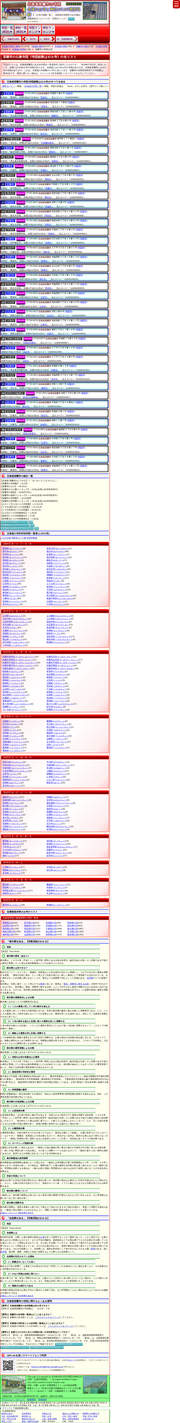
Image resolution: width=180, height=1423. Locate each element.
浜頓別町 (16, 800)
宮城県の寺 (51, 923)
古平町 (57, 820)
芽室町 (12, 853)
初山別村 (15, 695)
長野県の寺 (51, 934)
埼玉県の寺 (29, 929)
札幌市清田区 (18, 660)
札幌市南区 (61, 668)
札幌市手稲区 (62, 662)
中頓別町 (16, 768)
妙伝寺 (10, 411)
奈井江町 (13, 762)
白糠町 (13, 698)
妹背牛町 (58, 853)
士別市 (54, 680)
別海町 (13, 823)
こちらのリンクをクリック (47, 1317)
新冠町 (14, 777)
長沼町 (57, 768)
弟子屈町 (58, 736)
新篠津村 (14, 701)
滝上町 (58, 724)
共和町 (57, 630)
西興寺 (10, 257)
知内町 (57, 698)
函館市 (11, 797)
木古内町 (14, 625)
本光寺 (10, 375)
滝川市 (11, 724)
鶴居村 (55, 733)
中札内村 (15, 765)
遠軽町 (13, 587)
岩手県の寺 (29, 923)
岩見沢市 (57, 569)
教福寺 (9, 120)
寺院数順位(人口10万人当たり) (14, 525)
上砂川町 (16, 619)
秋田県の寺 (72, 923)
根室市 (54, 782)
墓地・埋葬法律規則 (70, 1419)
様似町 (12, 671)
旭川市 (56, 551)
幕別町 (13, 841)
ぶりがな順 (5, 538)
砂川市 (55, 707)
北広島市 (58, 625)
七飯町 (56, 771)
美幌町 (56, 812)
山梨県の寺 (29, 934)
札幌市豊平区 (19, 665)
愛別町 (13, 548)
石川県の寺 (72, 931)
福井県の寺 (8, 934)
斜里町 (56, 692)
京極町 (14, 630)
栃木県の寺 (72, 926)
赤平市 (11, 551)
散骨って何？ (7, 1421)
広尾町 (56, 815)
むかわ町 (13, 850)
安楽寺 (9, 93)
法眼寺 (10, 357)
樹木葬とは (26, 1416)
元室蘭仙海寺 (12, 139)
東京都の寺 (72, 929)
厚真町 (12, 560)
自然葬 (90, 978)
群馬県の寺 (8, 929)
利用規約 (42, 1400)
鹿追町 (13, 677)
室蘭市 (55, 850)
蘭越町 (57, 884)
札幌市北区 (60, 657)
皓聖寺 (10, 466)
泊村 (54, 745)
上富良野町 (16, 622)
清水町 (56, 686)
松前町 (57, 844)
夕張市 (55, 867)
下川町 (57, 689)
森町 (9, 856)
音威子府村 (60, 598)
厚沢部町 (58, 557)
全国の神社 (38, 46)
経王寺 (9, 130)
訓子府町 (15, 642)
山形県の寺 (8, 926)
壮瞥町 (57, 709)
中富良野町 (16, 771)
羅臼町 (12, 884)
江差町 (12, 581)
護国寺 (9, 148)
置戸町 (56, 592)
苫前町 (13, 745)
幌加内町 (59, 826)
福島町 (57, 818)
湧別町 (13, 870)
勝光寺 (10, 193)
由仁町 (55, 870)
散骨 (42, 984)
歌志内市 (13, 572)
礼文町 (56, 893)
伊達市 (9, 727)
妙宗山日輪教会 (15, 393)
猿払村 (12, 674)
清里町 (13, 633)
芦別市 (11, 554)
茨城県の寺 (51, 926)
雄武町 (12, 589)
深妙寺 (10, 248)
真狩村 (12, 844)
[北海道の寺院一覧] (33, 86)
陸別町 (13, 887)
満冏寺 (10, 384)
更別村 (56, 671)
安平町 (12, 563)
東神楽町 (60, 803)
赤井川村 (58, 548)
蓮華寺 (10, 457)
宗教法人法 (46, 1414)
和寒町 (57, 905)
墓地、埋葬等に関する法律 (76, 984)
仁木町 (55, 777)
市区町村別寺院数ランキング (14, 522)
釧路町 (12, 636)
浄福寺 (10, 229)
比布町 (12, 809)
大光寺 (10, 302)
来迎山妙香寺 (14, 429)
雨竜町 (13, 578)
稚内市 (12, 905)
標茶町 (13, 680)
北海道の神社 (61, 46)
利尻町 (56, 887)
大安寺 (10, 293)
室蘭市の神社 (82, 46)
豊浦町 (13, 747)
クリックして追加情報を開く (16, 1408)
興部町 (13, 595)
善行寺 (10, 275)
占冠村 (13, 689)
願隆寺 (9, 111)
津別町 (12, 733)
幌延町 (13, 829)
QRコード (71, 1360)
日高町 (56, 806)
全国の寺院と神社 (11, 46)
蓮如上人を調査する (70, 1414)
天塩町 (12, 736)
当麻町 (56, 739)
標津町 (12, 683)
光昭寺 (9, 157)
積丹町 (14, 692)
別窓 (31, 522)
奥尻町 (13, 592)
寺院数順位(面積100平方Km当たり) (17, 528)
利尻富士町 (16, 890)
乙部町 (56, 601)
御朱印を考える (28, 1419)
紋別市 (55, 856)
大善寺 (10, 320)
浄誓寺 (10, 220)
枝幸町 (56, 578)
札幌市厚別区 (19, 657)
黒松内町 (60, 639)
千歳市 (10, 730)
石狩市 (11, 566)
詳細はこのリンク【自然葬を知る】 (17, 1296)
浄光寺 (10, 211)
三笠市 (10, 847)
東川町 (14, 806)
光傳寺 (9, 166)
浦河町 (13, 575)
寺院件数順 (32, 538)
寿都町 (12, 707)
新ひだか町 (60, 704)
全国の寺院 (102, 46)
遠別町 (57, 587)
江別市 (10, 584)
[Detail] (19, 93)
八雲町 (12, 867)
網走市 (55, 560)
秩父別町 (59, 727)
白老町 (57, 695)
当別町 (13, 739)
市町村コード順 (18, 538)
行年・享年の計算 (8, 1419)
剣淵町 (57, 642)
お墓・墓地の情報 (49, 1419)
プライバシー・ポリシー (13, 1400)
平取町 (13, 815)
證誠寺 (10, 202)
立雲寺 (10, 438)
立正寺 (10, 447)
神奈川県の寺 (9, 931)
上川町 (13, 616)
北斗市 (54, 823)
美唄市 (54, 809)
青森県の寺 (8, 923)
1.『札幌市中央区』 (12, 39)
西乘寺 (10, 266)
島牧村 (12, 686)
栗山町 (13, 639)
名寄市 (10, 774)
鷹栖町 (56, 721)
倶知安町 (59, 636)
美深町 (12, 812)
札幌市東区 (17, 668)
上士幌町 (59, 616)
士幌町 (56, 683)
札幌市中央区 (20, 662)
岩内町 (13, 569)
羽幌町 (56, 797)
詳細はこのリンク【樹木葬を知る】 (17, 1213)
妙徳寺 (10, 420)
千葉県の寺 (51, 929)
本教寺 (10, 366)
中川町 (57, 762)
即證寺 (10, 284)
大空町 (57, 589)
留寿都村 (56, 890)
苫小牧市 (57, 742)
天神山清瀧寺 (14, 338)
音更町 (13, 601)
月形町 (57, 730)
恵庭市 (54, 581)
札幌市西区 (60, 665)
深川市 (11, 818)
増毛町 (56, 841)
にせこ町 (57, 780)
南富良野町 (61, 847)
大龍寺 (10, 329)
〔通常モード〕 (7, 86)
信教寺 (10, 239)
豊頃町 (57, 747)
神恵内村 (58, 622)
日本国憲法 (26, 1414)
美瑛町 (12, 803)
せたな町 (13, 709)
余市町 (12, 873)
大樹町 (12, 721)
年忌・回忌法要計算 (9, 1416)
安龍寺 (9, 102)
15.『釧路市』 (45, 39)
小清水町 (14, 645)
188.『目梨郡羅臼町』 (65, 39)
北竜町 (14, 826)
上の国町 (59, 619)
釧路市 (54, 633)
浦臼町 (57, 572)
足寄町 (57, 554)
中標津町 (59, 765)
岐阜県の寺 (72, 934)
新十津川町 (17, 704)
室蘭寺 (10, 184)
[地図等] (69, 93)
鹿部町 (56, 677)
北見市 (10, 627)
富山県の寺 (51, 931)
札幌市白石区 (63, 660)
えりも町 (57, 584)
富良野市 (11, 820)
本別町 (57, 829)
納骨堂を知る (7, 1414)
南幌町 (57, 774)
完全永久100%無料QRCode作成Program (47, 1367)
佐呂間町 (57, 674)
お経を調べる (88, 1419)
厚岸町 (13, 557)
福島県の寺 (29, 926)
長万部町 (60, 595)
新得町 (57, 701)
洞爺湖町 (14, 742)
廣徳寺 (10, 175)
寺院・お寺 (46, 1416)
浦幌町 (57, 575)
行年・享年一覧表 (69, 1416)
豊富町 (13, 750)
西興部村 (15, 780)
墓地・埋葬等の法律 (30, 1421)
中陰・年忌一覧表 (90, 1416)
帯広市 (11, 604)
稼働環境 (31, 1400)
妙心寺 (10, 402)
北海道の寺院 (18, 49)
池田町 (56, 563)
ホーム (71, 18)
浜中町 (57, 800)
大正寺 (10, 311)
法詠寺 (10, 348)
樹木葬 (3, 1252)
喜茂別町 (58, 627)
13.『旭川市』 (31, 39)
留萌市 (10, 893)
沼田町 (12, 782)
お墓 (42, 1237)
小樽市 (10, 598)
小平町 (56, 604)
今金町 (57, 566)
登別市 (12, 786)
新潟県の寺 (29, 931)
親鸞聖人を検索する (91, 1414)
